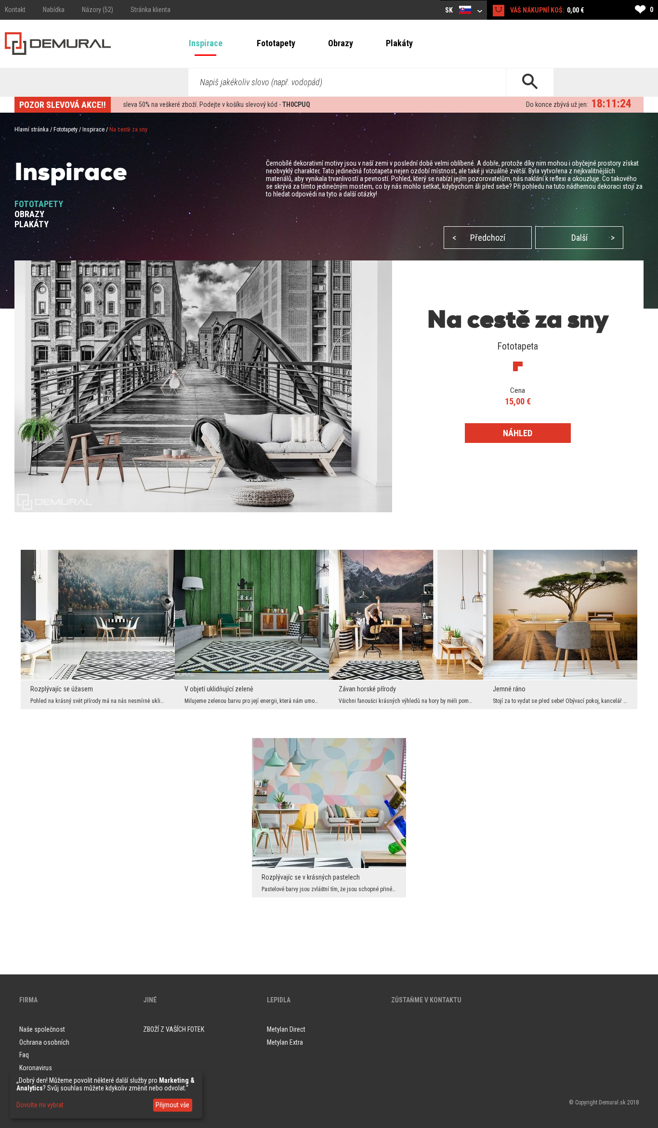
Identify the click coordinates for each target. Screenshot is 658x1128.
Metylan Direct (286, 1029)
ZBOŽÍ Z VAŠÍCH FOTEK (173, 1029)
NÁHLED (517, 433)
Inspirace (206, 43)
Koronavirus (35, 1068)
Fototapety (276, 43)
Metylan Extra (285, 1042)
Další (593, 238)
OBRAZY (29, 214)
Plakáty (399, 43)
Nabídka (54, 9)
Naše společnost (42, 1029)
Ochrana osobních (44, 1042)
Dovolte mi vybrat (40, 1105)
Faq (24, 1055)
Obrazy (340, 43)
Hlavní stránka (31, 129)
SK (449, 10)
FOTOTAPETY (38, 204)
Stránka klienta (151, 9)
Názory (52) (97, 9)
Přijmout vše (172, 1105)
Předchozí (478, 238)
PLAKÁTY (31, 224)
